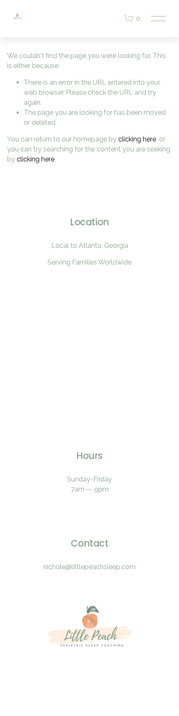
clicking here (137, 139)
